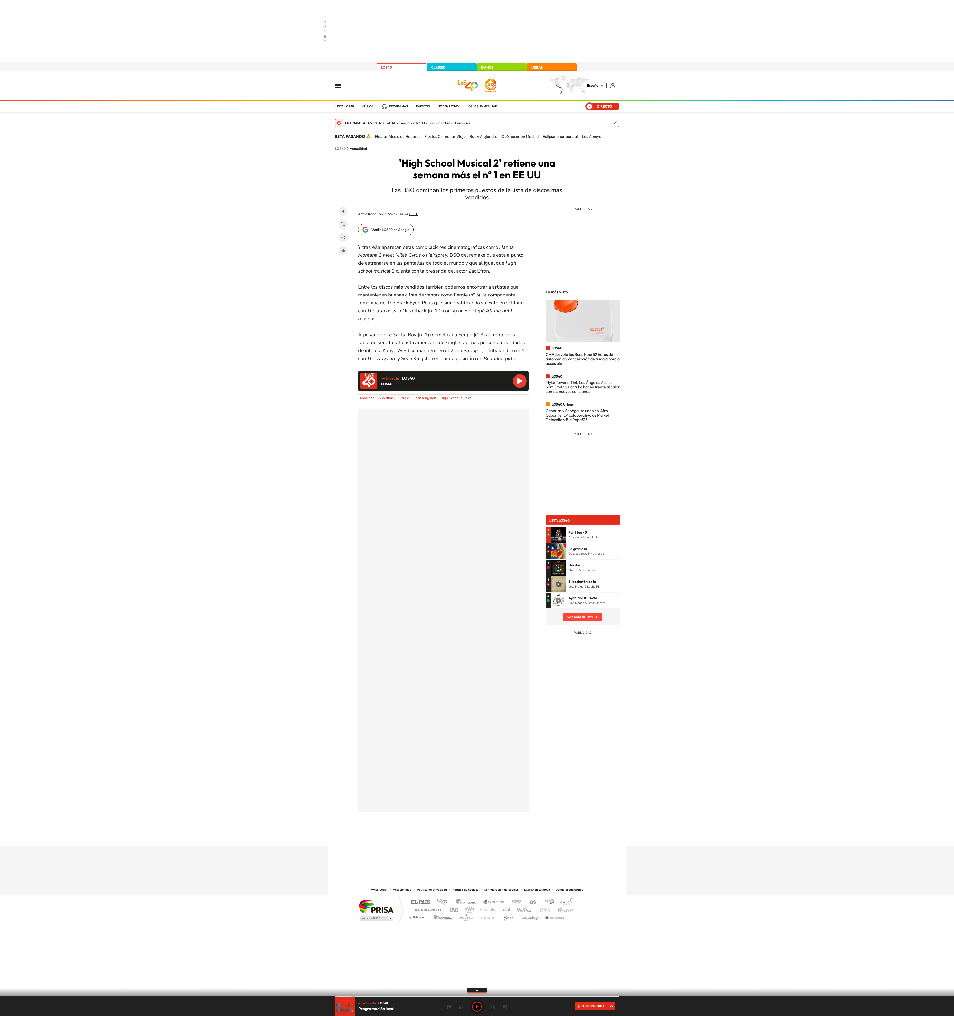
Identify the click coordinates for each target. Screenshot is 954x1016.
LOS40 (386, 67)
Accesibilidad (402, 890)
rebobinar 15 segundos (461, 1007)
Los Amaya (591, 136)
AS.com (531, 902)
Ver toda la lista (580, 617)
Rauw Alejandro (483, 136)
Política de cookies (465, 890)
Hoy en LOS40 (448, 106)
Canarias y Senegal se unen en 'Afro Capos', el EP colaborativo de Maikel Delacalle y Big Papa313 (577, 415)
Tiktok (457, 837)
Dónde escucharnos (569, 890)
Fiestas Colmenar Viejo (445, 136)
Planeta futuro (543, 908)
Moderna (442, 916)
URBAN (537, 67)
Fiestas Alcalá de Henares (397, 136)
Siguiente (505, 1007)
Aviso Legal (379, 890)
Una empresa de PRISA (376, 906)
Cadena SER (515, 902)
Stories (507, 837)
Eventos (423, 106)
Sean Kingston (424, 398)
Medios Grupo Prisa (376, 918)
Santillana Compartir (493, 902)
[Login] (613, 85)
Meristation (554, 916)
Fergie (404, 398)
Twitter (343, 224)
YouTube (467, 837)
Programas (398, 106)
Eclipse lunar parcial (560, 136)
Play (477, 1007)
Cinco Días (488, 908)
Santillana (467, 902)
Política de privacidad (432, 890)
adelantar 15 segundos (493, 1007)
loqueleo (530, 916)
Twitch (497, 837)
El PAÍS (420, 902)
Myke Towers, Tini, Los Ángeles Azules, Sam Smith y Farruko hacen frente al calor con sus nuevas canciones (583, 387)
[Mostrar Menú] (341, 85)
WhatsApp (343, 237)
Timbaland (366, 398)
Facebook (343, 211)
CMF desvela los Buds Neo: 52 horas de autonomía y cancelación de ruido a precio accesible (583, 359)
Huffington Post (426, 908)
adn (547, 902)
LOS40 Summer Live (482, 106)
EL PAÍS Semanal (524, 908)
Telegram (343, 250)
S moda (508, 916)
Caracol (565, 902)
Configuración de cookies (501, 890)
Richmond (417, 916)
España (592, 85)
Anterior (449, 1007)
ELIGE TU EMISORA (593, 1006)
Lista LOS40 (344, 106)
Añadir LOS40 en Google (389, 229)
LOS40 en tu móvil (537, 890)
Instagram (447, 837)
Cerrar (615, 123)
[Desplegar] (477, 990)
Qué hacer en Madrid (520, 136)
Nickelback (387, 398)
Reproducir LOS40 (520, 381)
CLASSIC (438, 67)
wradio (468, 908)
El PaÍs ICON (487, 916)
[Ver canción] (558, 535)
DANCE (487, 67)
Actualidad (358, 149)
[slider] (477, 996)
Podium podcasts (466, 916)
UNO (454, 908)
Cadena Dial (506, 908)
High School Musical (456, 398)
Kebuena (561, 908)
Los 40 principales (444, 902)
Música (367, 106)
